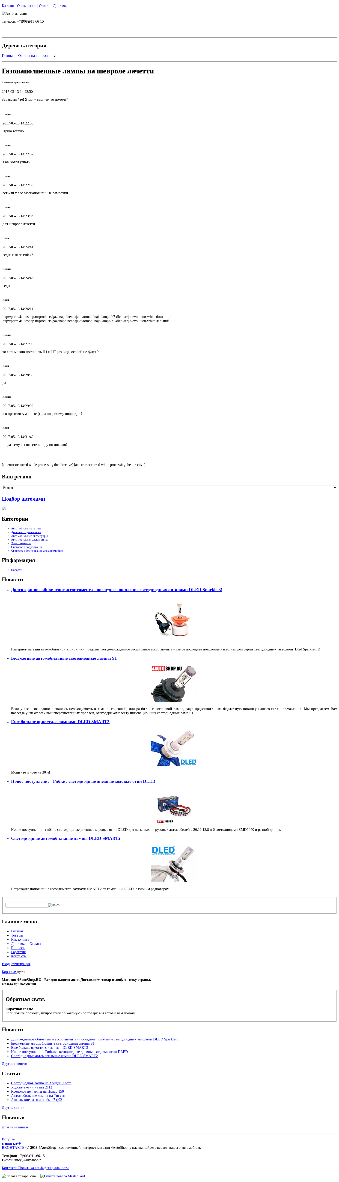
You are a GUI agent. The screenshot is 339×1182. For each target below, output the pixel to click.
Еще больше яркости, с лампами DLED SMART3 (60, 721)
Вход (6, 964)
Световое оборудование (26, 547)
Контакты (19, 956)
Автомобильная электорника (29, 539)
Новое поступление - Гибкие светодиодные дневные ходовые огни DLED (83, 781)
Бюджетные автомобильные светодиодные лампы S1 (64, 658)
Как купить (20, 939)
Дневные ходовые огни (26, 532)
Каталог (8, 6)
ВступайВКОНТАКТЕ (13, 1143)
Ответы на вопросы (33, 55)
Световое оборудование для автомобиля (37, 550)
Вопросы (18, 948)
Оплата (45, 6)
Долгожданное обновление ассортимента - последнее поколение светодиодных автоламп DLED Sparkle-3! (116, 589)
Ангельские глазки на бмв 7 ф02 (36, 1100)
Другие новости (14, 1064)
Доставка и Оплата (26, 944)
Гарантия (18, 952)
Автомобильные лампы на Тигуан (38, 1095)
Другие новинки (15, 1127)
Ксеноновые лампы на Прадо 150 (37, 1091)
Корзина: (9, 972)
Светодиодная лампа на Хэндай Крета (41, 1083)
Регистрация (20, 964)
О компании (26, 6)
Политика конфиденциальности (43, 1168)
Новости (16, 569)
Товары (17, 935)
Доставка (60, 6)
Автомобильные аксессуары (29, 536)
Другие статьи (13, 1107)
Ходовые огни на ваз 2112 (31, 1087)
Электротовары (21, 543)
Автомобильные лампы (26, 528)
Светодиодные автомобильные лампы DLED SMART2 (66, 838)
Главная (8, 55)
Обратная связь (25, 999)
